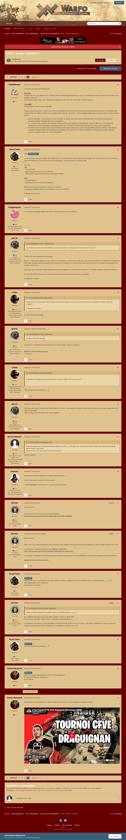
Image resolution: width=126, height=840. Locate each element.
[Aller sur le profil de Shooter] (9, 60)
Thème (57, 825)
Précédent (13, 77)
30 (16, 685)
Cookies (76, 825)
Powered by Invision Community (63, 829)
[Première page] (7, 77)
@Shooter (28, 578)
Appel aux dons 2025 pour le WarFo (63, 47)
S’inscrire (119, 2)
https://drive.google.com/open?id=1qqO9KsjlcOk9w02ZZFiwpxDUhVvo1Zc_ (48, 551)
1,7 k (15, 488)
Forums (7, 28)
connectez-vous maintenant (70, 788)
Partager (101, 60)
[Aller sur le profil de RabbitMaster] (14, 91)
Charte (30, 28)
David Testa (14, 149)
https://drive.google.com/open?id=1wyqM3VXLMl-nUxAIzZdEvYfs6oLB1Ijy (48, 516)
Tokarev (47, 244)
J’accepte (115, 836)
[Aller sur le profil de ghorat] (14, 245)
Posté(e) (32, 84)
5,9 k (15, 309)
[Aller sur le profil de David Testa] (14, 156)
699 (15, 224)
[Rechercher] (119, 23)
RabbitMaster (14, 84)
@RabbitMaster (33, 154)
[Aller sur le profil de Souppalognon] (14, 214)
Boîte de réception (19, 28)
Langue (49, 825)
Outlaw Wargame (14, 668)
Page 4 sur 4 (36, 77)
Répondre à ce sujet (110, 68)
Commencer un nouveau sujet (86, 68)
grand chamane (14, 437)
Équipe (38, 28)
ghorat (14, 238)
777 (15, 454)
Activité (18, 23)
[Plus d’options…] (118, 84)
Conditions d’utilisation (33, 837)
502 (15, 255)
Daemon (14, 471)
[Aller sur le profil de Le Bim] (14, 299)
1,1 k (15, 101)
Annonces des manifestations (38, 61)
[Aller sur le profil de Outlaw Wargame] (14, 675)
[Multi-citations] (25, 141)
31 (15, 166)
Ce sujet (112, 23)
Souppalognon (14, 207)
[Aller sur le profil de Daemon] (14, 478)
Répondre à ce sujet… (24, 798)
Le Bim (14, 292)
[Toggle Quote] (27, 244)
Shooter (17, 59)
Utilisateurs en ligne (50, 28)
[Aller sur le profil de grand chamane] (14, 443)
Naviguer (9, 23)
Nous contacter (67, 825)
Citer (30, 141)
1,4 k (15, 520)
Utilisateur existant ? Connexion (101, 3)
